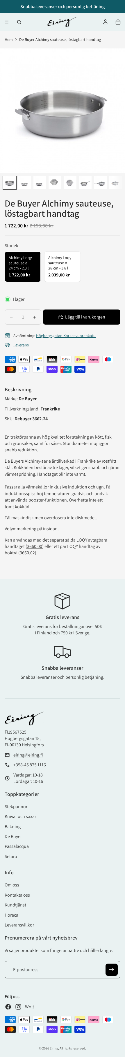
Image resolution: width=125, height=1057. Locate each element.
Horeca (11, 915)
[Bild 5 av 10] (70, 182)
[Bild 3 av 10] (39, 182)
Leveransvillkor (19, 925)
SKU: (10, 419)
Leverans (21, 344)
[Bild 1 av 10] (9, 182)
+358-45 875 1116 (29, 765)
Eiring (54, 1048)
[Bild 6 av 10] (85, 182)
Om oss (12, 885)
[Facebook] (8, 1006)
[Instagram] (18, 1006)
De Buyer (13, 836)
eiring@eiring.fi (28, 755)
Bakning (13, 826)
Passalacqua (17, 846)
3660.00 (34, 546)
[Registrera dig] (112, 970)
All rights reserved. (73, 1048)
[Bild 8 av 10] (115, 182)
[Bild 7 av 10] (100, 182)
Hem (9, 39)
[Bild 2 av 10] (24, 182)
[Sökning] (19, 22)
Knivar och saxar (20, 816)
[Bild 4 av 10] (55, 182)
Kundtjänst (15, 905)
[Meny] (6, 22)
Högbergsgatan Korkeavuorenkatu (66, 335)
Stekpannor (16, 806)
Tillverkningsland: (22, 409)
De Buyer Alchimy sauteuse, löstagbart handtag (60, 39)
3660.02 (27, 553)
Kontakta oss (17, 895)
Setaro (11, 856)
